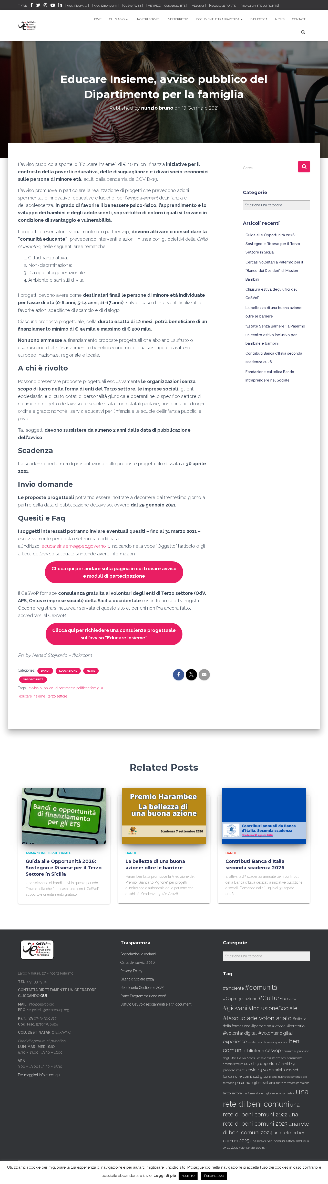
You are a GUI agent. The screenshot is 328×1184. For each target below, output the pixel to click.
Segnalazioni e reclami (138, 954)
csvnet (292, 1069)
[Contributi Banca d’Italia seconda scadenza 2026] (264, 816)
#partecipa (261, 1025)
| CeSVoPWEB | (132, 5)
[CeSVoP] (27, 25)
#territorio (296, 1026)
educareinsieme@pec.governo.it (75, 546)
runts (279, 1083)
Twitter (38, 6)
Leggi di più (164, 1175)
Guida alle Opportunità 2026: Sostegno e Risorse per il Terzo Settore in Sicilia (272, 243)
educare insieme (32, 696)
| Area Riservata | (77, 5)
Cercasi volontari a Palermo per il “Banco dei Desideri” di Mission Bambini (274, 270)
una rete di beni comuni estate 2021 (276, 1141)
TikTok (22, 5)
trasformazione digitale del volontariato (269, 1093)
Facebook (31, 6)
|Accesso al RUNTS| (223, 5)
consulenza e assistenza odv (267, 1058)
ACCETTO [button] (188, 1176)
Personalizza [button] (214, 1176)
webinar (261, 1147)
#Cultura (270, 998)
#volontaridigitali (240, 1033)
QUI (43, 996)
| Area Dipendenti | (105, 5)
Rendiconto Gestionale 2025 (142, 988)
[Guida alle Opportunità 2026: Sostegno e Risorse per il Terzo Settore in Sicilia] (64, 816)
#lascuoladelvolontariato (257, 1017)
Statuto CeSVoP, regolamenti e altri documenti (156, 1004)
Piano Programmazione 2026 (143, 996)
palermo (242, 1082)
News (279, 19)
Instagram (45, 6)
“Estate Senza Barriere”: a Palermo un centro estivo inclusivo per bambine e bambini (275, 334)
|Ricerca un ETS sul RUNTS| (259, 5)
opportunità (33, 679)
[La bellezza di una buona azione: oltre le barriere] (164, 816)
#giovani (235, 1008)
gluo (264, 1076)
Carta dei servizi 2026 (137, 962)
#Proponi (279, 1026)
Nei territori (178, 19)
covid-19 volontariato (265, 1069)
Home (97, 19)
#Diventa (290, 999)
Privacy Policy (131, 971)
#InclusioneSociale (273, 1008)
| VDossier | (198, 5)
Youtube (52, 6)
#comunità (261, 987)
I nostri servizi (148, 19)
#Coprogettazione (240, 998)
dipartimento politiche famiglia (79, 688)
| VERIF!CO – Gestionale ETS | (166, 5)
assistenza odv (257, 1042)
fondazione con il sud (241, 1076)
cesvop (273, 1050)
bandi (45, 670)
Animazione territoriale (48, 853)
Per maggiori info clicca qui (39, 1075)
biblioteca (254, 1050)
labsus (273, 1076)
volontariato (247, 1147)
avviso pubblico (41, 688)
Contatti (299, 19)
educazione (68, 670)
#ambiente (233, 988)
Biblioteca (259, 19)
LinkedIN (60, 6)
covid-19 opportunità (262, 1063)
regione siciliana (263, 1083)
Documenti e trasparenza (218, 19)
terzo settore (57, 696)
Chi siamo (117, 19)
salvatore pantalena (297, 1082)
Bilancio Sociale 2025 (137, 979)
